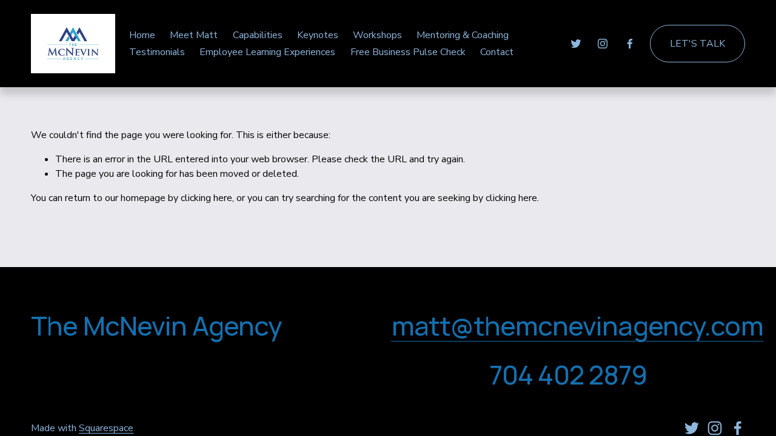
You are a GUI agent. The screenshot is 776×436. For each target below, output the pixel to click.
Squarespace (106, 428)
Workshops (377, 35)
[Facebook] (630, 44)
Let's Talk (697, 43)
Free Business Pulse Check (408, 52)
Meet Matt (194, 35)
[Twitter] (576, 44)
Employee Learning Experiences (267, 52)
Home (142, 35)
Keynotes (317, 35)
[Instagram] (603, 44)
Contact (496, 52)
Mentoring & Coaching (462, 35)
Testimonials (157, 52)
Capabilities (258, 35)
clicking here (206, 198)
